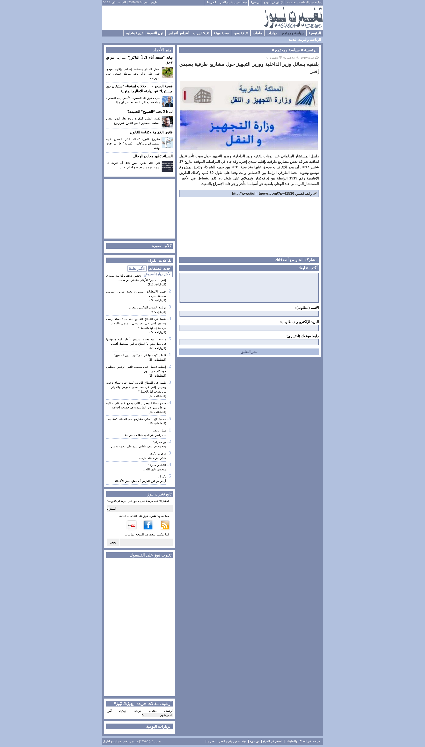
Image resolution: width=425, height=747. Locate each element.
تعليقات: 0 (272, 57)
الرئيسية (315, 33)
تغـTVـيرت (201, 33)
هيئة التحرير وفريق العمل (233, 2)
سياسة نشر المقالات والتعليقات (304, 2)
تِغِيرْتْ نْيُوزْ (155, 741)
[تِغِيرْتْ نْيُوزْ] (293, 18)
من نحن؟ (256, 2)
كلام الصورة (162, 246)
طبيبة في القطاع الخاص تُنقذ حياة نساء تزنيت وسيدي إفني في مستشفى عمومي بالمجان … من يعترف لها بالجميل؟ (136, 387)
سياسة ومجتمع (293, 33)
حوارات (272, 33)
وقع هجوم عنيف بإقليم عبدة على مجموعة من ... (137, 446)
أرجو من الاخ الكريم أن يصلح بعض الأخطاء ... (138, 481)
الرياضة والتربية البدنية (304, 39)
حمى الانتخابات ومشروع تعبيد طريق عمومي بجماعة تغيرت (136, 294)
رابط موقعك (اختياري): (302, 336)
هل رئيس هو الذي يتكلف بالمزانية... (144, 435)
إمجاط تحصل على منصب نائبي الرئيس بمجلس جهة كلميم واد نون (136, 369)
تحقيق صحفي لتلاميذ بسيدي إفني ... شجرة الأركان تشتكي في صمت (136, 278)
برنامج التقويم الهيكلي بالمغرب (147, 307)
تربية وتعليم (134, 33)
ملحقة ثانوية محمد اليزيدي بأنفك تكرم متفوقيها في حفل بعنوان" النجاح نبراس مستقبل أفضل (136, 341)
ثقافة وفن (241, 33)
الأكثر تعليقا (137, 268)
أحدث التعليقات (160, 268)
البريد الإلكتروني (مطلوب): (299, 322)
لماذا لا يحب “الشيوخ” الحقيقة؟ (150, 112)
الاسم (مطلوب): (307, 308)
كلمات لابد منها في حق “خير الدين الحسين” (140, 355)
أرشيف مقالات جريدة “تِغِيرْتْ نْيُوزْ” (139, 710)
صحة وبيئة (221, 33)
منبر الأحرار (162, 50)
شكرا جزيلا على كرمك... (151, 458)
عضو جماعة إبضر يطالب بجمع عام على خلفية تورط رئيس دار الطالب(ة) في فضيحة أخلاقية (136, 405)
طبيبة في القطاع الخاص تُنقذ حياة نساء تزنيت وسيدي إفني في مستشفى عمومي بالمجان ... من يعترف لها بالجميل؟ (136, 323)
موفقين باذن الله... (154, 469)
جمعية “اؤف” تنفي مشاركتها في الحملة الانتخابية (137, 419)
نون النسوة (155, 33)
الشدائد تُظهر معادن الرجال (153, 156)
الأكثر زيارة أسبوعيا (157, 274)
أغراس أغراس (178, 33)
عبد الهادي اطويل (112, 741)
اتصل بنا (211, 2)
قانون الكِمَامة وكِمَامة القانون (151, 132)
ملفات (257, 33)
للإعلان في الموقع (274, 2)
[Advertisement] (182, 18)
